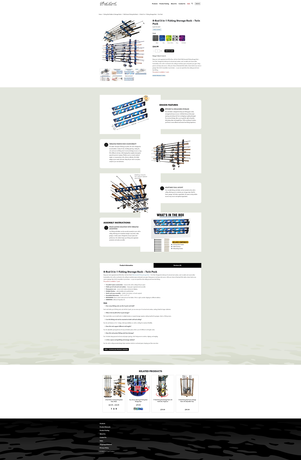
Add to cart (169, 51)
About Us (174, 4)
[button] (192, 3)
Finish (154, 33)
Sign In (198, 3)
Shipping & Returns (106, 444)
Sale (188, 4)
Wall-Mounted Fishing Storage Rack (140, 275)
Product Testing (164, 4)
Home (100, 14)
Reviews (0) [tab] (177, 265)
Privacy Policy (104, 448)
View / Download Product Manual (116, 349)
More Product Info (159, 75)
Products (155, 4)
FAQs (101, 441)
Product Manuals (105, 427)
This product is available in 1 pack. (161, 72)
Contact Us (182, 4)
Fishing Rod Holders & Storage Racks (112, 14)
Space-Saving (157, 29)
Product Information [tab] (126, 265)
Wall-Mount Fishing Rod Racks (130, 14)
